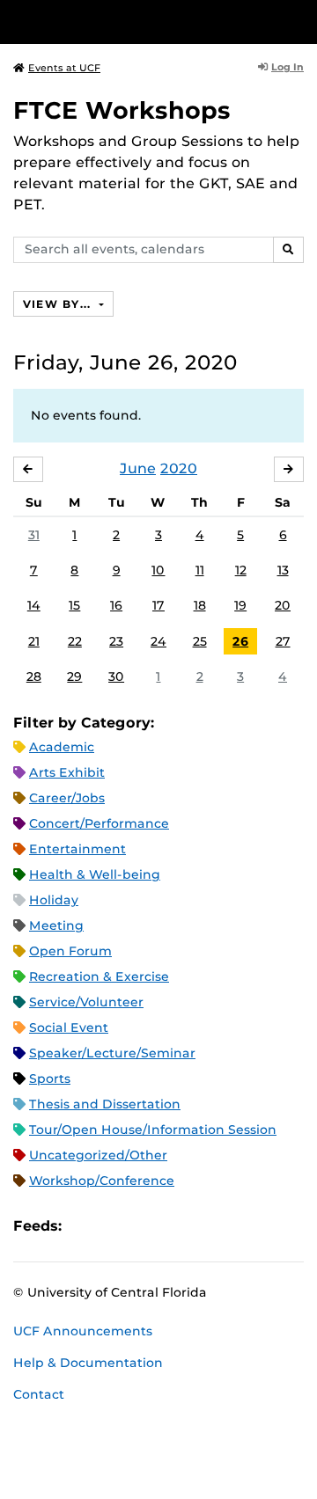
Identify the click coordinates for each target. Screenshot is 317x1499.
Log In (287, 67)
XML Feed (174, 1225)
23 (116, 641)
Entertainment (77, 849)
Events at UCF (64, 68)
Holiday (53, 900)
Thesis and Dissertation (105, 1104)
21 (34, 641)
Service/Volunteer (86, 1002)
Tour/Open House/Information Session (152, 1129)
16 (116, 605)
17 (158, 605)
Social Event (68, 1027)
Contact (38, 1394)
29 (74, 676)
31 (34, 535)
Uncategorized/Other (98, 1155)
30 (116, 676)
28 (33, 676)
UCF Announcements (82, 1331)
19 (240, 605)
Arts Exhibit (67, 772)
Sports (49, 1078)
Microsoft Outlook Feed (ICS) (114, 1225)
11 (199, 570)
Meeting (56, 925)
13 (283, 570)
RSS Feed (144, 1225)
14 (34, 605)
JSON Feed (204, 1225)
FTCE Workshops (122, 110)
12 (241, 570)
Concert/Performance (99, 823)
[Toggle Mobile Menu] (299, 20)
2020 (178, 468)
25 (200, 641)
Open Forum (70, 951)
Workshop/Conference (101, 1180)
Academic (61, 747)
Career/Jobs (67, 798)
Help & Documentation (88, 1363)
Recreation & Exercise (99, 976)
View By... (59, 304)
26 (240, 641)
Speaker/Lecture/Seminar (112, 1053)
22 (75, 641)
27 (283, 641)
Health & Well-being (94, 874)
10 (158, 570)
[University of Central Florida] (134, 21)
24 (158, 641)
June (138, 468)
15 (74, 605)
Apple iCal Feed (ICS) (85, 1225)
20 (283, 605)
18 (200, 605)
